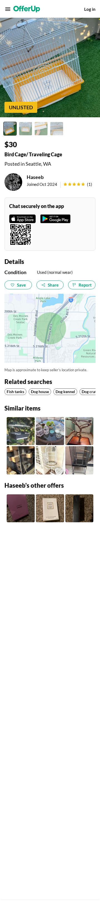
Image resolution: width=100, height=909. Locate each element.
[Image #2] (25, 129)
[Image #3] (41, 129)
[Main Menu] (7, 9)
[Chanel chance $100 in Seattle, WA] (21, 508)
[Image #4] (56, 129)
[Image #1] (10, 129)
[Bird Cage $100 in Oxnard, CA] (21, 460)
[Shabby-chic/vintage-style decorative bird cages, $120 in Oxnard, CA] (50, 431)
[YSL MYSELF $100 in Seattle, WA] (79, 508)
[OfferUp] (26, 9)
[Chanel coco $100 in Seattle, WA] (50, 508)
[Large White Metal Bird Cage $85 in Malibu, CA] (50, 460)
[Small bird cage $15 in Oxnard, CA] (21, 431)
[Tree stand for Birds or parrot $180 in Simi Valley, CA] (79, 431)
